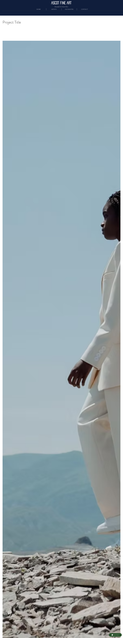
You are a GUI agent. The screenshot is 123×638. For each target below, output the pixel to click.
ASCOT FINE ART (61, 2)
